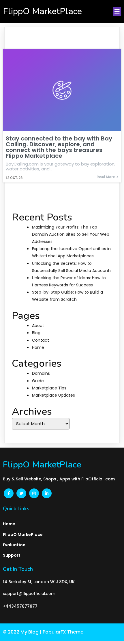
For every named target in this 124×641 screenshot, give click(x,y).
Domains (41, 373)
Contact (40, 340)
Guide (38, 381)
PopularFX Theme (63, 632)
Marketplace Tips (49, 388)
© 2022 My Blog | (23, 632)
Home (38, 347)
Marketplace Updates (53, 395)
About (38, 325)
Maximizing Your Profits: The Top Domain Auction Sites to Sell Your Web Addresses (70, 234)
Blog (36, 333)
